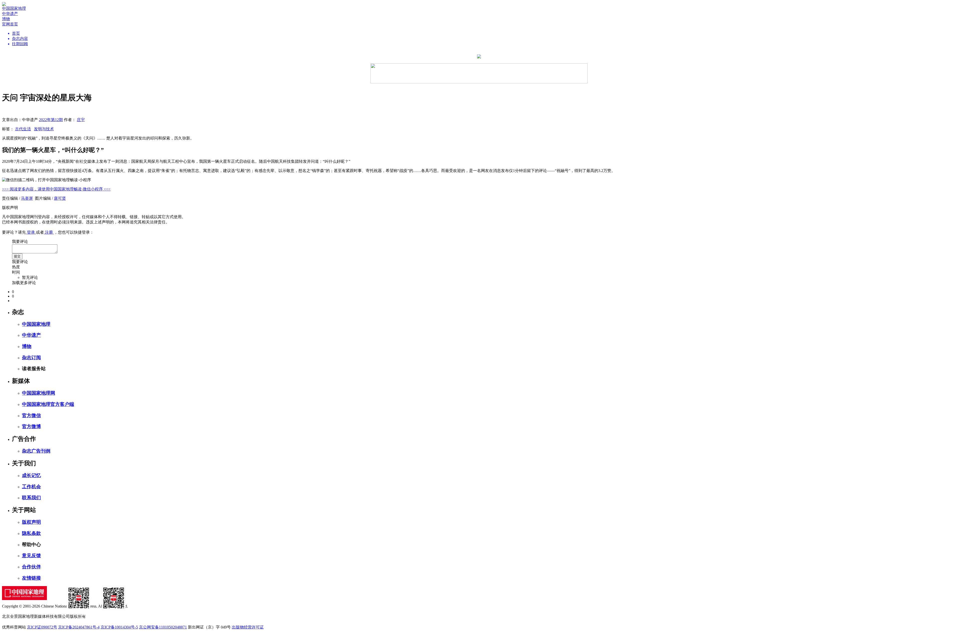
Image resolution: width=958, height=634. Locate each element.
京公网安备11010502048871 (163, 627)
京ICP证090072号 (42, 627)
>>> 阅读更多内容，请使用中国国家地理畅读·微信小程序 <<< (56, 189)
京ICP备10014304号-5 (119, 627)
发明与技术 (44, 129)
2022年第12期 (51, 120)
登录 (31, 232)
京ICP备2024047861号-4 (79, 627)
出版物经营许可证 (248, 627)
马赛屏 (27, 198)
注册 (49, 232)
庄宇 (81, 120)
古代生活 (23, 129)
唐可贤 (60, 198)
